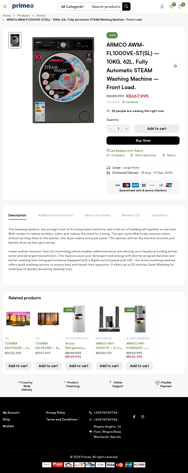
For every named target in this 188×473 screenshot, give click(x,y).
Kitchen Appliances (77, 338)
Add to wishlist (175, 66)
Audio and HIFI (104, 338)
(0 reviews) (130, 102)
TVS (7, 338)
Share (171, 155)
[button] (18, 366)
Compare (117, 155)
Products (23, 15)
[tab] (17, 215)
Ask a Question (145, 155)
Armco (41, 15)
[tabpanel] (94, 253)
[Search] (126, 6)
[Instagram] (142, 416)
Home (7, 15)
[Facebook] (134, 416)
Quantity (112, 120)
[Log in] (162, 6)
